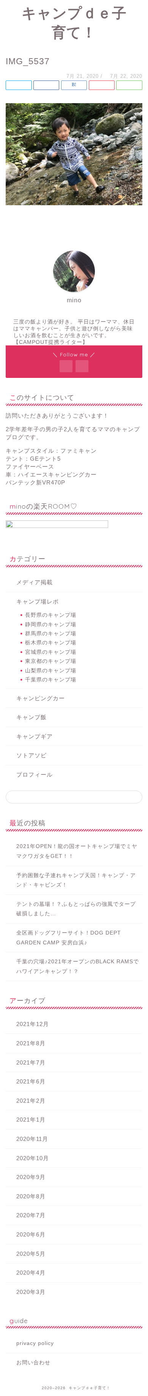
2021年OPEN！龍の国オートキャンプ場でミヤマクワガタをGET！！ (76, 851)
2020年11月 (32, 1139)
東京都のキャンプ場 (50, 661)
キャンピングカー (40, 698)
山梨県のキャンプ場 (50, 670)
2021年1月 (31, 1119)
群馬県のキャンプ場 (50, 633)
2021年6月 (31, 1081)
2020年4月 (31, 1272)
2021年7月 (31, 1062)
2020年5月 (31, 1254)
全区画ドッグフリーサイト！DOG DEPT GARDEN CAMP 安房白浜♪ (68, 938)
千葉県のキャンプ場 (50, 680)
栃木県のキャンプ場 (50, 642)
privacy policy (35, 1343)
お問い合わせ (33, 1362)
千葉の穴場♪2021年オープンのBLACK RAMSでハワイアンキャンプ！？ (77, 966)
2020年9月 (31, 1177)
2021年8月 (31, 1043)
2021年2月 (31, 1100)
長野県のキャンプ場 (50, 615)
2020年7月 (31, 1215)
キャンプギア (34, 736)
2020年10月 (32, 1158)
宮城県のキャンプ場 (50, 652)
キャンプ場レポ (37, 601)
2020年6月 (31, 1234)
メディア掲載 (34, 582)
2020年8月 (31, 1196)
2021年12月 (32, 1024)
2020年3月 (31, 1292)
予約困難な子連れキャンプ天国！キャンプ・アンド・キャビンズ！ (76, 880)
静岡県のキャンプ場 (50, 624)
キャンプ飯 (31, 717)
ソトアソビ (31, 755)
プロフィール (34, 774)
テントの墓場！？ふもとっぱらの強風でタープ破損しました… (76, 909)
